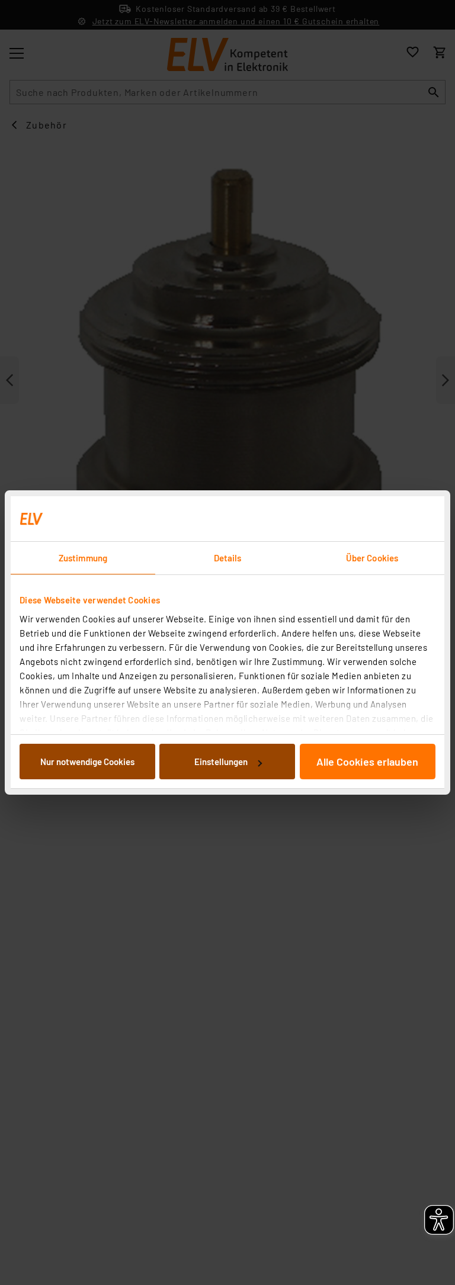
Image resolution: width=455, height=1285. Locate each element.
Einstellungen (221, 761)
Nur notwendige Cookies (87, 761)
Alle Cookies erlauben (367, 761)
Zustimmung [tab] (83, 557)
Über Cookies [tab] (372, 557)
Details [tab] (228, 557)
